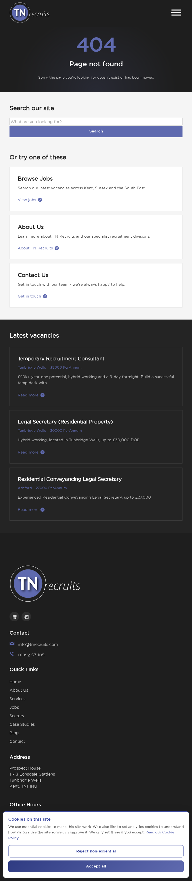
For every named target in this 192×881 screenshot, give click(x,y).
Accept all (96, 866)
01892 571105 (31, 655)
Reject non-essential (96, 851)
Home (15, 681)
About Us (19, 690)
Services (18, 698)
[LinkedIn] (14, 616)
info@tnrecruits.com (38, 644)
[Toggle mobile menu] (176, 13)
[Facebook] (26, 616)
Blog (14, 732)
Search (96, 131)
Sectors (17, 715)
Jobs (14, 707)
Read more (28, 395)
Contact (17, 741)
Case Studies (22, 724)
